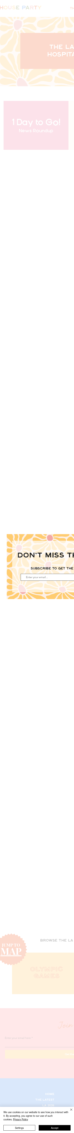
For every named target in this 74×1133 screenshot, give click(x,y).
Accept (54, 1128)
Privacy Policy (20, 1119)
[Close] (69, 1112)
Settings (19, 1128)
